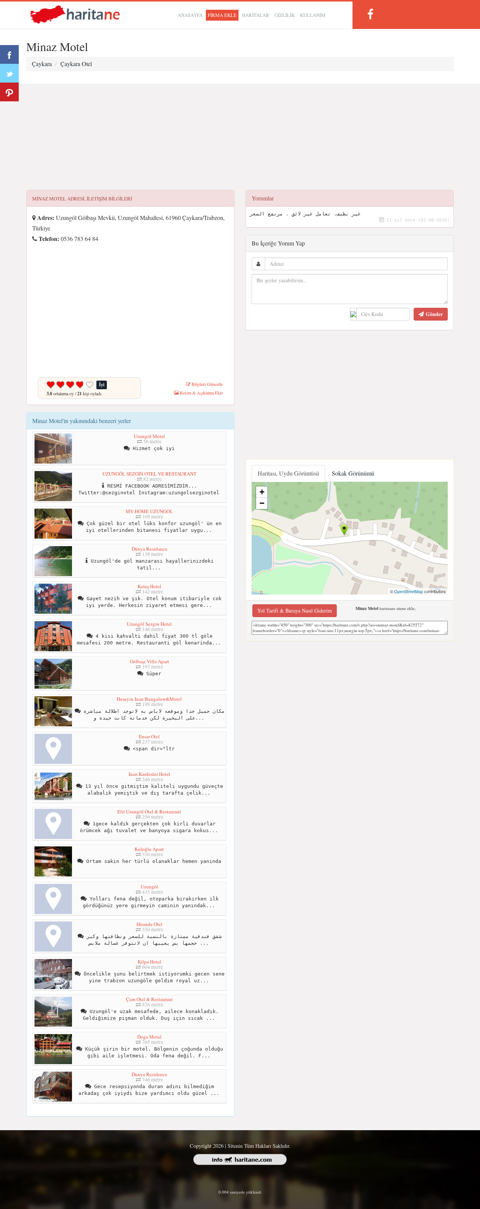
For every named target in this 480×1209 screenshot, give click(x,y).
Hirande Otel (149, 924)
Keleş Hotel (149, 586)
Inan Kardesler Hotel (149, 774)
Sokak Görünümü (353, 473)
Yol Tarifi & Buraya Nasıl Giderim (294, 610)
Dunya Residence (149, 1074)
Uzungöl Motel (149, 436)
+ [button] (262, 492)
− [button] (262, 503)
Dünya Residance (149, 548)
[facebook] (370, 14)
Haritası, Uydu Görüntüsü (288, 473)
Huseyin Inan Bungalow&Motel (149, 699)
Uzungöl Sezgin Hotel (149, 623)
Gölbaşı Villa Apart (149, 661)
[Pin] (9, 92)
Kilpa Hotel (149, 961)
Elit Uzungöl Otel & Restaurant (149, 811)
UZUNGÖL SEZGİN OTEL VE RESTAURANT (149, 473)
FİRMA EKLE (222, 15)
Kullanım (313, 15)
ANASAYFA (190, 15)
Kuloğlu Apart (149, 849)
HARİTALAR (255, 15)
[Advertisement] (240, 137)
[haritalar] (75, 14)
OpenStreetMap (408, 591)
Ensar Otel (149, 736)
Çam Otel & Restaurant (149, 999)
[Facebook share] (9, 54)
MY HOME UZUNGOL (149, 511)
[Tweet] (9, 73)
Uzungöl (149, 886)
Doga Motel (149, 1036)
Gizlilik (284, 15)
